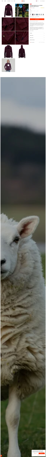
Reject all (35, 453)
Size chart (43, 9)
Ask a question (32, 42)
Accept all (41, 453)
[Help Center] (1, 456)
